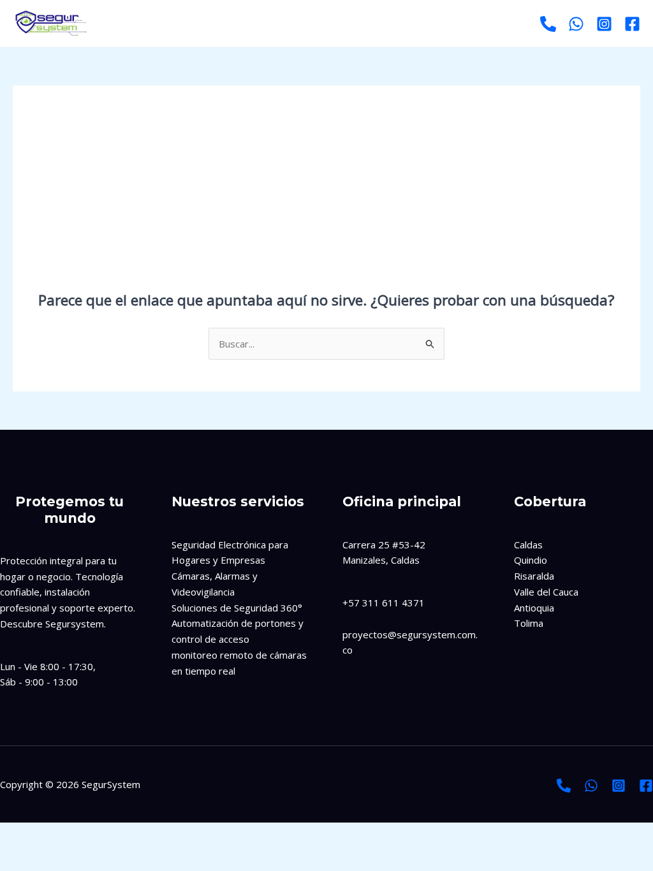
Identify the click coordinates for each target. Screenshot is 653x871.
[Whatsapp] (576, 24)
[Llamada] (564, 786)
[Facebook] (632, 24)
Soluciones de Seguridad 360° (237, 607)
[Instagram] (604, 24)
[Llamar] (548, 24)
